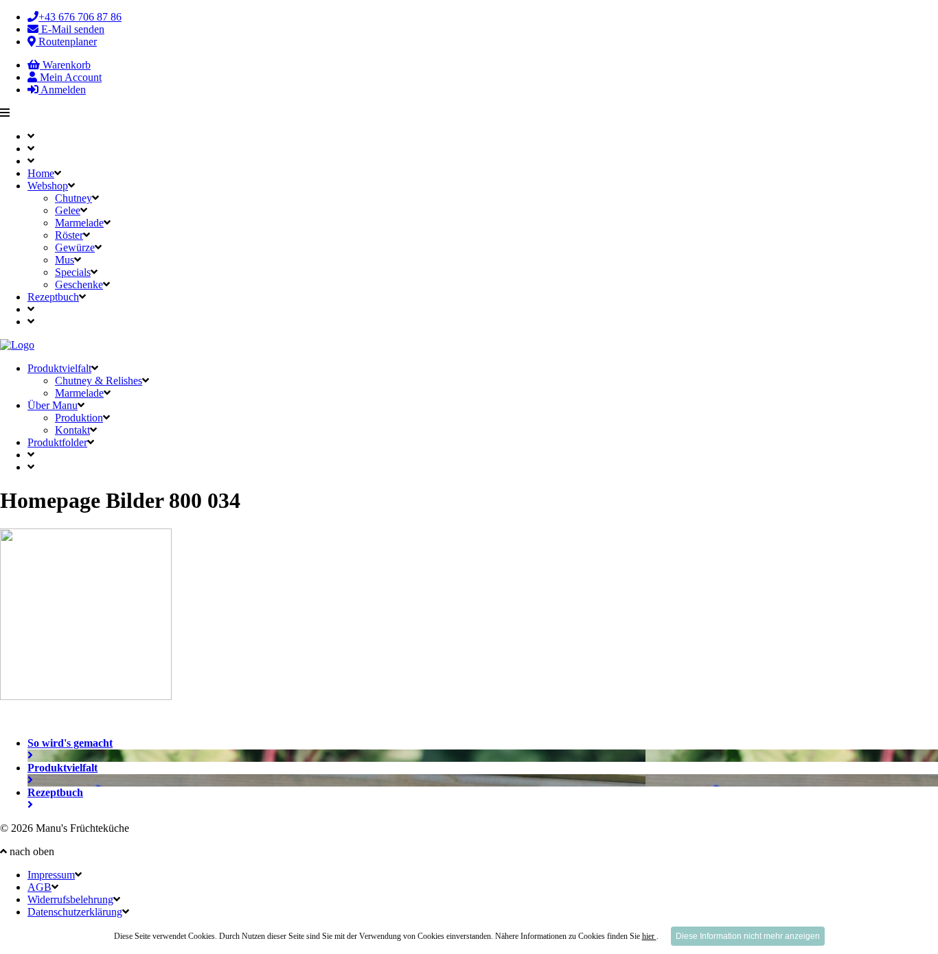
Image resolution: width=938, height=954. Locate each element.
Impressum (51, 875)
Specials (73, 272)
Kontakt (72, 430)
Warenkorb (65, 65)
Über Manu (52, 405)
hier (649, 936)
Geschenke (79, 284)
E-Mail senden (71, 29)
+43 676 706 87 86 (80, 17)
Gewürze (75, 247)
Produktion (79, 417)
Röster (69, 235)
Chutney (73, 198)
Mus (64, 260)
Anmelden (62, 89)
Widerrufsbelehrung (70, 899)
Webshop (47, 185)
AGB (39, 887)
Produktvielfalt (59, 368)
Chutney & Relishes (98, 380)
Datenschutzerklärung (74, 912)
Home (40, 173)
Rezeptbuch (53, 297)
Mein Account (69, 77)
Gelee (67, 210)
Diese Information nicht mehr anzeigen (748, 936)
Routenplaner (66, 41)
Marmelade (79, 223)
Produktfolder (57, 442)
